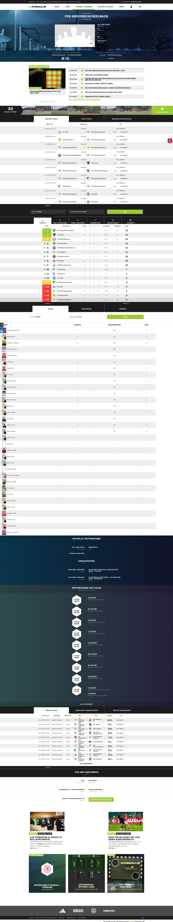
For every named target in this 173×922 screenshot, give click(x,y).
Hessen (89, 13)
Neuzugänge (87, 309)
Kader (50, 309)
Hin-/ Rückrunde (60, 223)
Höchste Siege (51, 710)
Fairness (130, 223)
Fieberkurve (95, 223)
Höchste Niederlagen (121, 710)
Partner (64, 1)
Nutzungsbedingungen (51, 917)
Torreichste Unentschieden (86, 710)
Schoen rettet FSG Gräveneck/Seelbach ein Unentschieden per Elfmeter (110, 79)
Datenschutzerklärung (40, 917)
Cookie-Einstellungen (81, 917)
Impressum (31, 917)
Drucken (125, 303)
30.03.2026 (73, 83)
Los (125, 212)
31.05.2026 (73, 70)
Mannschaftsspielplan (121, 119)
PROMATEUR (32, 1)
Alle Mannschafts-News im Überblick (84, 100)
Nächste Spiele (51, 119)
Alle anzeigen (86, 704)
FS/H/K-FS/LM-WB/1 (76, 553)
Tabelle (42, 223)
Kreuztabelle (113, 223)
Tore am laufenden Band (96, 75)
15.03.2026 (73, 87)
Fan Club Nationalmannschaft (55, 1)
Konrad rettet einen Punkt (97, 96)
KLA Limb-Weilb (103, 24)
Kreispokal (93, 547)
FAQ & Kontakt (71, 1)
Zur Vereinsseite (86, 19)
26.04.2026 (73, 79)
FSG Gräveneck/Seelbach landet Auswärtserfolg (108, 88)
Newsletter (78, 1)
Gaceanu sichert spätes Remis (99, 83)
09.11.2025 (73, 92)
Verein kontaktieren (101, 799)
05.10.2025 (73, 96)
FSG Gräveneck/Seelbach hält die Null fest (45, 91)
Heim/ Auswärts (78, 223)
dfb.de (37, 1)
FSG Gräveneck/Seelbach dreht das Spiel (103, 92)
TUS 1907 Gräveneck (86, 772)
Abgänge (122, 309)
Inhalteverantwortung (70, 917)
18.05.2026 (73, 74)
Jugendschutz (61, 917)
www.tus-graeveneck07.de (73, 798)
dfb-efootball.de (44, 1)
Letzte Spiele (86, 119)
